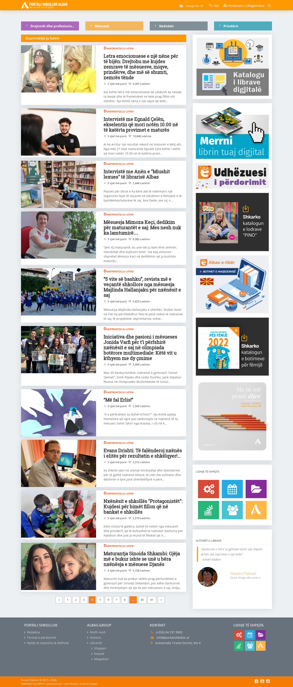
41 (151, 600)
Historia (95, 637)
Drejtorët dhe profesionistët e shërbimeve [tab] (54, 26)
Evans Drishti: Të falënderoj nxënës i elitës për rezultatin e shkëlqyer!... (143, 453)
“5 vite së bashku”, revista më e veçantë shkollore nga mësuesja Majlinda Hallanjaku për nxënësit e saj (142, 287)
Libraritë (95, 643)
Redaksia (33, 632)
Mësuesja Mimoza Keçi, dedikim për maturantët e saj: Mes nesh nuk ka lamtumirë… (142, 227)
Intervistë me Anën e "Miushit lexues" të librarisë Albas (137, 174)
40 (142, 600)
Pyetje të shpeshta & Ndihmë (47, 643)
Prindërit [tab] (231, 26)
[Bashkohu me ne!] (232, 510)
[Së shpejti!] (232, 489)
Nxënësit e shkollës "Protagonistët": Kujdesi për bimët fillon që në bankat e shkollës (143, 506)
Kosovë (98, 654)
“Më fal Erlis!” (118, 400)
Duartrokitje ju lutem (118, 47)
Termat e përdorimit (41, 637)
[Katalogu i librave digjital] (256, 489)
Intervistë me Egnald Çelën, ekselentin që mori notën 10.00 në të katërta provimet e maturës (141, 124)
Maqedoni (101, 659)
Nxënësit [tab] (166, 26)
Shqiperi (99, 648)
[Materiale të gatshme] (208, 489)
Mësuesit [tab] (102, 26)
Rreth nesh (97, 632)
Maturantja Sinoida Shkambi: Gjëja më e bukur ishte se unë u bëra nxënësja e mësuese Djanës (142, 558)
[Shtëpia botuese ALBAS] (256, 510)
